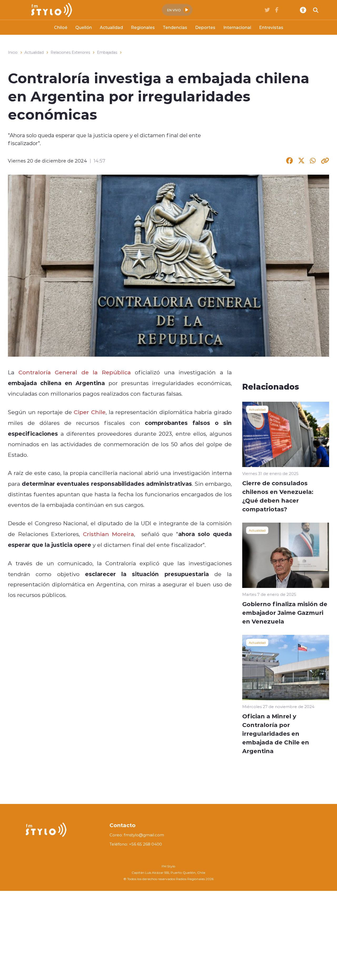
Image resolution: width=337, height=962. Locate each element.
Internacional (237, 27)
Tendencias (175, 27)
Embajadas (107, 52)
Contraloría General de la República (74, 372)
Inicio (13, 52)
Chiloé (60, 27)
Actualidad (111, 27)
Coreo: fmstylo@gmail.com (137, 835)
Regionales (143, 27)
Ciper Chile (89, 412)
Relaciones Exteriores (70, 52)
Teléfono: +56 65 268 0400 (136, 844)
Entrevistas (271, 27)
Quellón (83, 27)
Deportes (205, 27)
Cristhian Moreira (108, 534)
